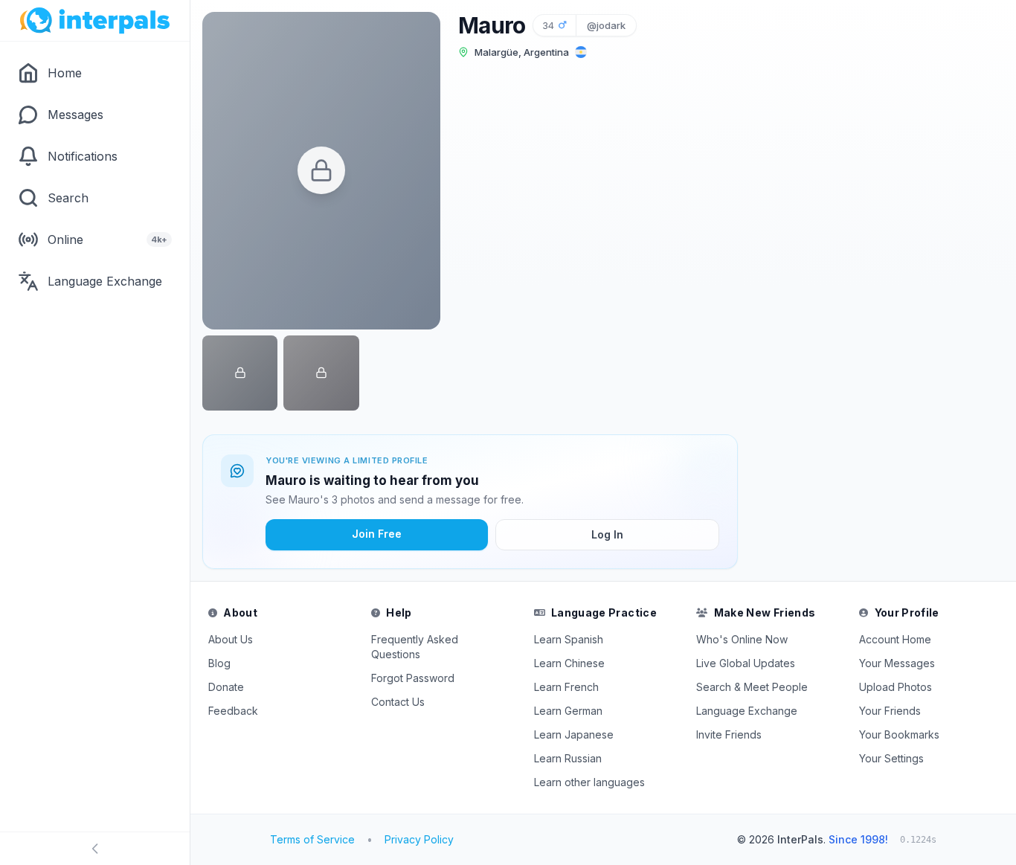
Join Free (377, 533)
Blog (219, 663)
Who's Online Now (742, 639)
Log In (607, 534)
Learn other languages (589, 782)
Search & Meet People (752, 687)
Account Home (895, 639)
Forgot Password (412, 678)
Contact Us (398, 701)
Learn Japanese (574, 734)
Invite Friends (729, 734)
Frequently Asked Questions (414, 646)
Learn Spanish (568, 639)
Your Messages (897, 663)
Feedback (233, 710)
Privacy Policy (419, 839)
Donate (226, 687)
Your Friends (890, 710)
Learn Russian (568, 758)
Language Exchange (746, 710)
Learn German (568, 710)
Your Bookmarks (899, 734)
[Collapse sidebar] (95, 848)
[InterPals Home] (95, 20)
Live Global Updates (745, 663)
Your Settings (891, 758)
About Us (230, 639)
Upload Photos (895, 687)
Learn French (566, 687)
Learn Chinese (569, 663)
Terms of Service (312, 839)
